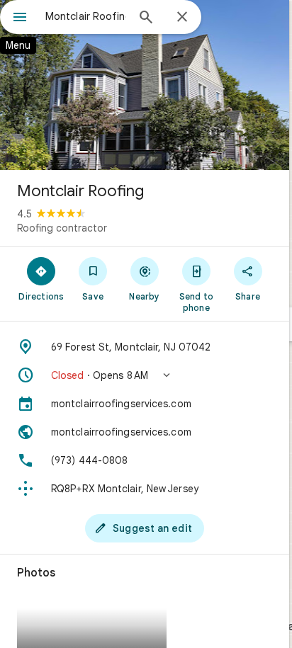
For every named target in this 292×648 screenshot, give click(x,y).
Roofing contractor (62, 228)
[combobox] (85, 16)
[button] (144, 375)
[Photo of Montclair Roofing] (144, 85)
